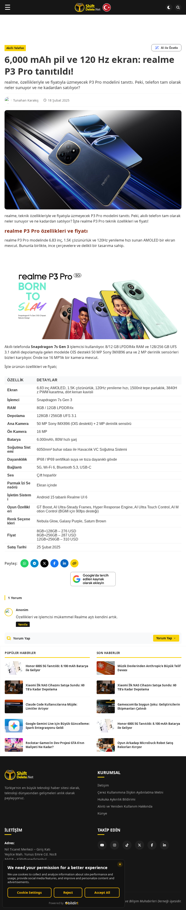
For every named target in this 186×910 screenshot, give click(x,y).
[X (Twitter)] (139, 845)
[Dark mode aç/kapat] (169, 7)
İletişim (103, 785)
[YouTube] (102, 845)
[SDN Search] (178, 7)
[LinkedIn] (164, 845)
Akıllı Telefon (15, 48)
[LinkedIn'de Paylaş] (64, 563)
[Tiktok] (127, 845)
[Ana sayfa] (93, 7)
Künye (102, 813)
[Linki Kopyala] (74, 563)
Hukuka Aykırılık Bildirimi (116, 799)
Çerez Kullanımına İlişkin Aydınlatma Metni (130, 792)
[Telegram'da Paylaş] (34, 563)
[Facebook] (152, 845)
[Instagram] (114, 845)
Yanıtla (22, 624)
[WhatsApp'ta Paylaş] (24, 563)
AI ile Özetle (169, 48)
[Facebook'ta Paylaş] (54, 563)
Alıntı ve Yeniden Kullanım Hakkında (125, 806)
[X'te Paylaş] (44, 563)
